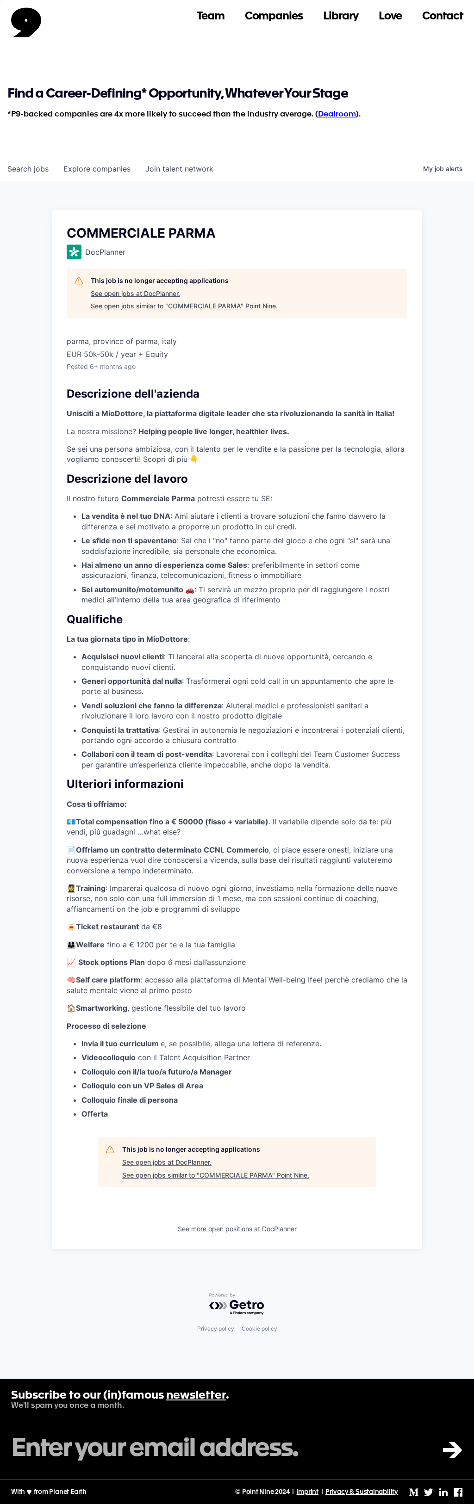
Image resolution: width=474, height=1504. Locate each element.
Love (390, 16)
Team (211, 16)
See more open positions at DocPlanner (237, 1229)
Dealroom (337, 114)
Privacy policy (215, 1328)
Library (340, 16)
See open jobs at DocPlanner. (135, 293)
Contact (442, 16)
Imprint (308, 1492)
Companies (274, 16)
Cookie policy (259, 1328)
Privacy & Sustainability (361, 1492)
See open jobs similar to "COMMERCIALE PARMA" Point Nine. (184, 306)
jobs (28, 168)
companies (97, 168)
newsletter (196, 1395)
